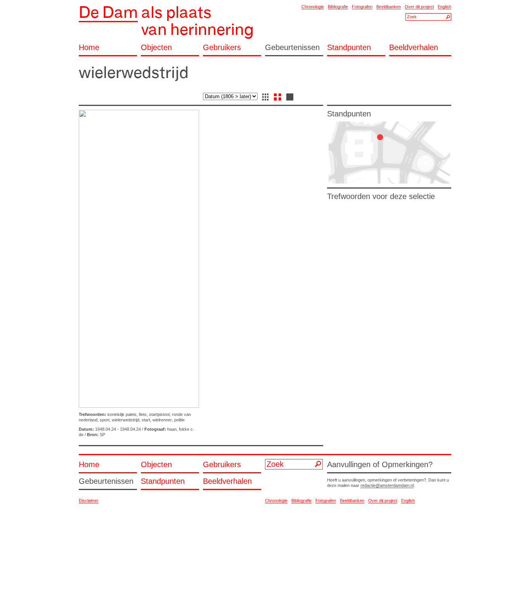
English (444, 6)
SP (102, 434)
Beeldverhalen (413, 47)
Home (89, 47)
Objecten (156, 47)
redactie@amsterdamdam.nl (387, 485)
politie (179, 419)
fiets (143, 414)
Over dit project (419, 6)
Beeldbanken (388, 6)
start (146, 419)
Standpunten (349, 47)
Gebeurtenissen (292, 47)
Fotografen (362, 6)
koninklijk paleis (122, 414)
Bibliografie (338, 6)
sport (104, 419)
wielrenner (162, 419)
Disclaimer (89, 500)
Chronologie (312, 6)
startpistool (159, 414)
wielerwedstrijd (125, 419)
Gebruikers (222, 47)
